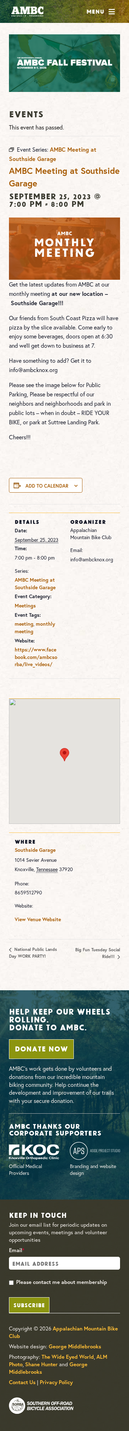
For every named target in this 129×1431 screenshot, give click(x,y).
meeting (24, 624)
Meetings (25, 605)
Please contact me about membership (61, 1282)
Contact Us (22, 1382)
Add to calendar (46, 486)
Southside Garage (35, 850)
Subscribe (29, 1304)
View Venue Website (38, 919)
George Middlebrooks (75, 1346)
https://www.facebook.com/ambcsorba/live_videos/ (36, 657)
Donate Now (41, 1048)
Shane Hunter (41, 1364)
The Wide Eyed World (68, 1356)
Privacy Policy (56, 1382)
